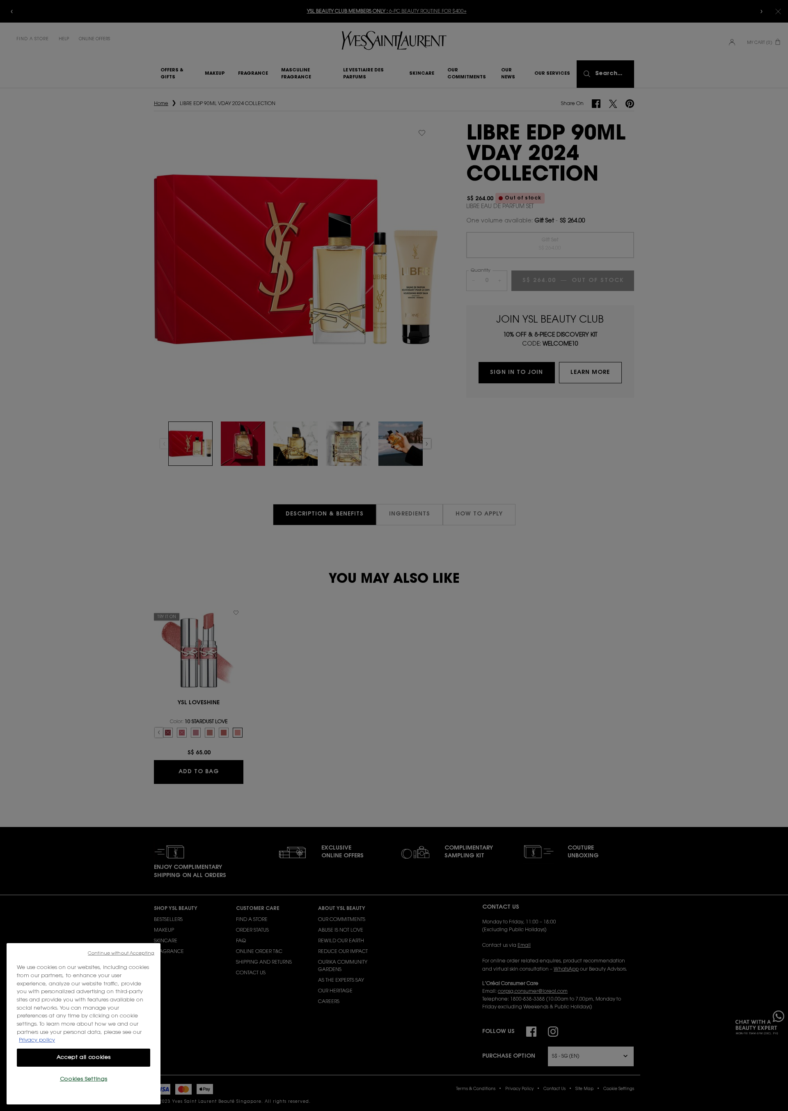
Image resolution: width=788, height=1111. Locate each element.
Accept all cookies (84, 1057)
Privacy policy (37, 1040)
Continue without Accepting (121, 953)
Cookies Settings (84, 1079)
